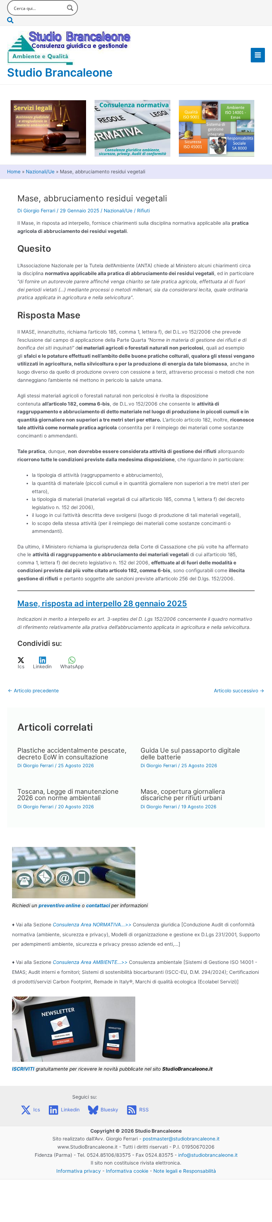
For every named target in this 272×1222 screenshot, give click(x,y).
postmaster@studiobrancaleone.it (181, 1139)
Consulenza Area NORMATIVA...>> (92, 924)
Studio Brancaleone (60, 72)
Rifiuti (143, 210)
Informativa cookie (127, 1171)
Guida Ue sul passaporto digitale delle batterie (190, 753)
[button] (42, 21)
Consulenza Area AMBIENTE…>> (90, 962)
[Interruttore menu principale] (258, 55)
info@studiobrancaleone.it (208, 1155)
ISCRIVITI (23, 1069)
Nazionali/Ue (118, 210)
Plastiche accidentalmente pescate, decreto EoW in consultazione (71, 753)
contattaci (98, 905)
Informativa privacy (78, 1171)
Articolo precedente (33, 690)
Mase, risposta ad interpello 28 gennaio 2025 (102, 603)
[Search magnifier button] (70, 8)
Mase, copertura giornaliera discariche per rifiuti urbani (183, 794)
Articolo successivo (239, 690)
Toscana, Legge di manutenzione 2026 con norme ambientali (68, 794)
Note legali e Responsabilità (184, 1171)
